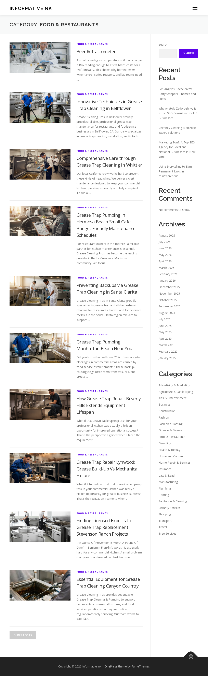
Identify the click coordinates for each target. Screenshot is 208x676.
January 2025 (167, 358)
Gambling (165, 443)
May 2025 (165, 332)
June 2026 (165, 248)
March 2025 (166, 345)
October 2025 (168, 300)
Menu (194, 8)
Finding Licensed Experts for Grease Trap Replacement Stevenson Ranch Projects (105, 527)
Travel (163, 527)
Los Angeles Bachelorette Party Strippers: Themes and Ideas (177, 94)
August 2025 (167, 313)
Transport (165, 521)
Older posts (23, 635)
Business (164, 404)
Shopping (165, 514)
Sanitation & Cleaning (173, 501)
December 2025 (169, 287)
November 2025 (169, 293)
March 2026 (166, 268)
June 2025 (165, 326)
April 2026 (165, 261)
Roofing (164, 495)
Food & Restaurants (92, 43)
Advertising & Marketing (174, 385)
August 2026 (167, 235)
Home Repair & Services (175, 462)
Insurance (165, 469)
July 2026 (164, 242)
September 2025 (169, 306)
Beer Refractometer (96, 51)
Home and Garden (171, 456)
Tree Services (167, 533)
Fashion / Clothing (170, 424)
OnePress (111, 666)
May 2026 (165, 255)
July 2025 (164, 319)
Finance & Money (170, 430)
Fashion (164, 417)
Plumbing (165, 488)
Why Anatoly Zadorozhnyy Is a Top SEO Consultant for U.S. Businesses (178, 113)
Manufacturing (168, 482)
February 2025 (168, 351)
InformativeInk (31, 8)
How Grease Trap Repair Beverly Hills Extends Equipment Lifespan (109, 405)
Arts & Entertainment (172, 398)
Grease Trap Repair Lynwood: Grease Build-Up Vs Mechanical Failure (108, 468)
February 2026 (168, 274)
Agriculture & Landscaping (176, 392)
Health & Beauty (169, 450)
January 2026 (167, 280)
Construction (167, 411)
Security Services (170, 508)
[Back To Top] (191, 657)
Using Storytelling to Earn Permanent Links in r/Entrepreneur (175, 171)
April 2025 (165, 338)
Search (163, 44)
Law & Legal (167, 475)
